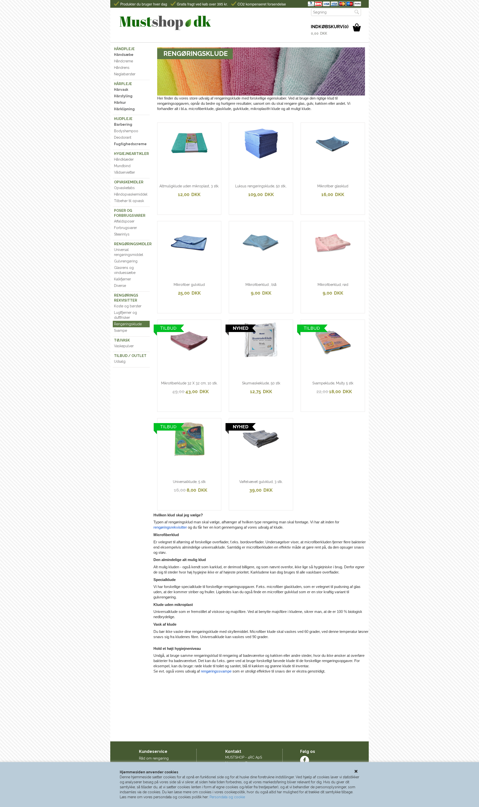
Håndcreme (123, 61)
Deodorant (122, 137)
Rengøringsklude (128, 324)
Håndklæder (124, 159)
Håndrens (121, 68)
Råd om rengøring (154, 758)
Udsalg (119, 361)
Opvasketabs (124, 188)
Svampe (120, 331)
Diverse (120, 286)
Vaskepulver (124, 346)
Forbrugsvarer (125, 228)
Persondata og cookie (227, 797)
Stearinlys (121, 234)
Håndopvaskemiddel (130, 194)
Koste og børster (127, 306)
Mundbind (122, 166)
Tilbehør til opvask (129, 201)
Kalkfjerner (122, 279)
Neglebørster (124, 74)
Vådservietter (124, 172)
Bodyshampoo (126, 131)
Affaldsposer (124, 221)
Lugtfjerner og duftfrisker (125, 315)
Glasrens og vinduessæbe (124, 270)
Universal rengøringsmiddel (128, 252)
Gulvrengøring (125, 261)
